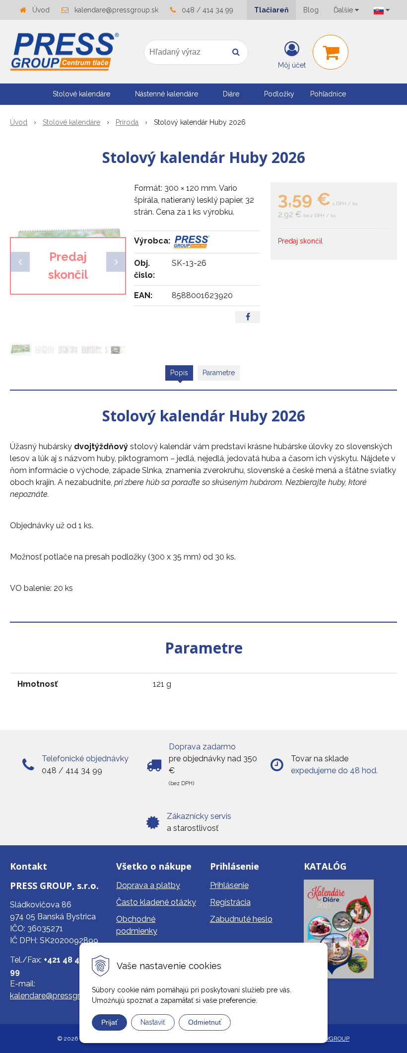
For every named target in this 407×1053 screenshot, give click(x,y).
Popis (179, 373)
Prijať (109, 1022)
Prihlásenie (229, 885)
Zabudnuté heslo (241, 919)
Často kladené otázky (156, 902)
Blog (311, 10)
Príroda (127, 122)
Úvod (41, 10)
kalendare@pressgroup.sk (116, 10)
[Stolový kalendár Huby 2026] (68, 256)
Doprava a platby (148, 885)
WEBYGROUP (330, 1038)
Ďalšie (344, 10)
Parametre (219, 373)
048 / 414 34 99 (207, 10)
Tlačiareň (271, 10)
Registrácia (230, 902)
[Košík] (330, 52)
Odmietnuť (204, 1022)
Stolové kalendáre (71, 122)
